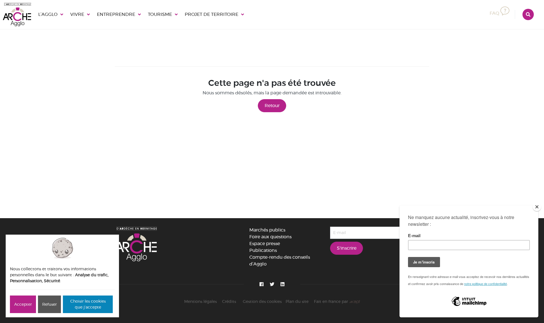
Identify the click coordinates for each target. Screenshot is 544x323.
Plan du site (297, 301)
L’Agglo (46, 14)
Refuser (49, 304)
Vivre (74, 14)
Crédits (229, 301)
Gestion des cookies (262, 301)
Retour (272, 105)
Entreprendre (108, 14)
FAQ (495, 12)
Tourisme (148, 14)
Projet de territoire (195, 14)
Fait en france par (331, 301)
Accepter (23, 304)
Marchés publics (267, 230)
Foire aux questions (270, 236)
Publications (263, 250)
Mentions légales (200, 301)
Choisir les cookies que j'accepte (88, 304)
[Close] (537, 207)
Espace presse (264, 243)
